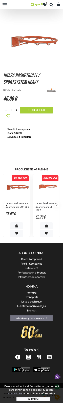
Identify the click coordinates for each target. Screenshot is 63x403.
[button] (6, 205)
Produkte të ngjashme (31, 169)
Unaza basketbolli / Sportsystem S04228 (17, 205)
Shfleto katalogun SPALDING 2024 (29, 318)
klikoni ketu (15, 393)
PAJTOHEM (33, 399)
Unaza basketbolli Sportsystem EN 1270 (45, 207)
